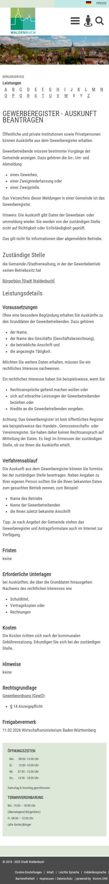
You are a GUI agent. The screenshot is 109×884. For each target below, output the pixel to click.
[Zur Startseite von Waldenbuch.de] (23, 23)
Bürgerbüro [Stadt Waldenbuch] (29, 280)
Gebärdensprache (95, 872)
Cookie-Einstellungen (28, 872)
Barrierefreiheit (25, 878)
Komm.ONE (100, 878)
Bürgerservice (13, 77)
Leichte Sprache (69, 872)
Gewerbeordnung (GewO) (23, 695)
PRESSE (101, 3)
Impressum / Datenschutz (56, 878)
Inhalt (50, 872)
